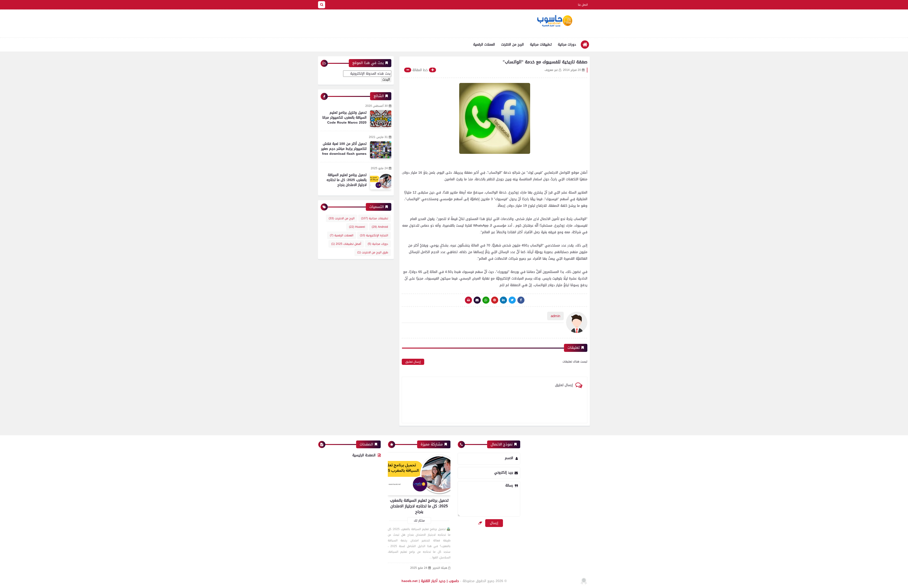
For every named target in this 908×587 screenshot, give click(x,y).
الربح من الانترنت (512, 44)
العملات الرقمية (484, 44)
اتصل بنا (583, 4)
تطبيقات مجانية (541, 44)
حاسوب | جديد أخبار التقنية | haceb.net (430, 581)
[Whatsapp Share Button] (485, 300)
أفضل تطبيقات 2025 (346, 243)
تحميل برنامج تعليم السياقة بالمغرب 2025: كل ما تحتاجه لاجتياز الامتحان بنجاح (347, 180)
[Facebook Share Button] (520, 300)
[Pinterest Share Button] (503, 300)
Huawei (357, 226)
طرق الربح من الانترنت (372, 252)
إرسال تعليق (413, 361)
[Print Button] (468, 300)
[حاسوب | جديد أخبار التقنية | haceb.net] (554, 21)
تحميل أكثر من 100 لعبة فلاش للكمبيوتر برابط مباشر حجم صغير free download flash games (344, 149)
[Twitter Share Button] (512, 300)
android (380, 226)
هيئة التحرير (440, 567)
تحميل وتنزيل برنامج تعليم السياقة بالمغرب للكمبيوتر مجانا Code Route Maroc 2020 (344, 117)
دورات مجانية (567, 44)
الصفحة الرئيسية (363, 455)
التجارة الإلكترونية (374, 235)
